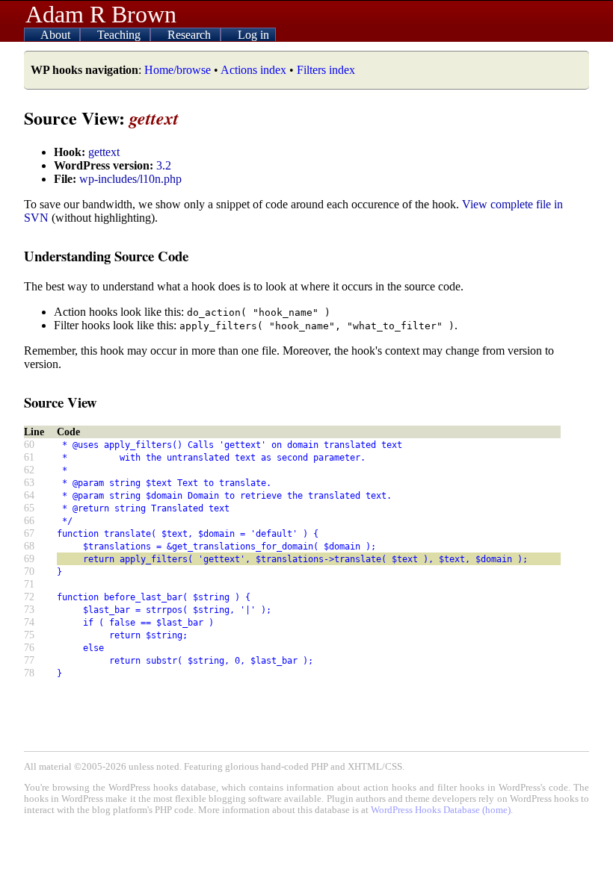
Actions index (253, 69)
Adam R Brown (100, 14)
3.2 (163, 165)
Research (190, 34)
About (56, 34)
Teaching (120, 34)
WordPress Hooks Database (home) (441, 810)
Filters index (326, 69)
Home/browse (177, 69)
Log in (253, 34)
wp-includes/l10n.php (130, 178)
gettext (104, 152)
